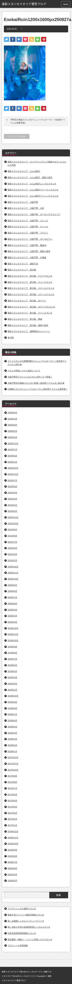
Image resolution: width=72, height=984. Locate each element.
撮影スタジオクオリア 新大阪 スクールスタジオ (31, 288)
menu (65, 4)
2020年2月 (12, 622)
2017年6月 (12, 794)
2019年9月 (12, 647)
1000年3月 (12, 880)
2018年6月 (12, 720)
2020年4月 (12, 616)
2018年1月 (12, 751)
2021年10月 (13, 523)
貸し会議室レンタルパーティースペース (26, 921)
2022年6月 (12, 486)
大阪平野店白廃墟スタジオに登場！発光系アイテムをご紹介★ (36, 383)
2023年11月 (13, 443)
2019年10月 (13, 640)
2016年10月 (13, 844)
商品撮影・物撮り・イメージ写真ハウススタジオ (30, 939)
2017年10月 (13, 770)
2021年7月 (12, 542)
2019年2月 (12, 683)
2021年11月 (13, 517)
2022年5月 (12, 493)
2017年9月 (12, 776)
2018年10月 (13, 696)
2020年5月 (12, 610)
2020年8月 (12, 591)
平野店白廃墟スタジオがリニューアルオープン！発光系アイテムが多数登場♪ (37, 121)
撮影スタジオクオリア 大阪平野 (23, 202)
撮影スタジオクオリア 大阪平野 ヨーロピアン (30, 239)
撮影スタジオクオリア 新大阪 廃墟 (25, 319)
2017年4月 (12, 807)
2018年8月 (12, 708)
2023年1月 (12, 462)
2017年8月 (12, 782)
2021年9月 (12, 529)
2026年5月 (12, 419)
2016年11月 (13, 838)
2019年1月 (12, 690)
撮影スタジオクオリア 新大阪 (22, 270)
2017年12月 (13, 757)
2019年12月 (13, 628)
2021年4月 (12, 548)
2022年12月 (13, 468)
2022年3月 (12, 505)
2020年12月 (13, 567)
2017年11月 (13, 764)
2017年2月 (12, 819)
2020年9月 (12, 585)
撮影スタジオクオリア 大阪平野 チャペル (28, 226)
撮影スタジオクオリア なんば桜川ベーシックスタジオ (33, 196)
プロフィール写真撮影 (18, 945)
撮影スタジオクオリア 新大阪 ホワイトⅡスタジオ (31, 307)
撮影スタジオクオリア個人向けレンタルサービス (22, 972)
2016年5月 (12, 874)
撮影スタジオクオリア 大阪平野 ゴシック (28, 220)
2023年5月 (12, 456)
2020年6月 (12, 603)
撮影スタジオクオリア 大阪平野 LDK (26, 208)
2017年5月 (12, 800)
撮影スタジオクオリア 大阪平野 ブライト (28, 233)
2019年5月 (12, 671)
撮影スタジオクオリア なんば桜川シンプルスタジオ (32, 184)
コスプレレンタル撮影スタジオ (22, 908)
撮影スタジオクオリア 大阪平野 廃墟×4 (27, 245)
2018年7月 (12, 714)
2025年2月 (12, 431)
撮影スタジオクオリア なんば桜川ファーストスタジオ (33, 190)
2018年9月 (12, 702)
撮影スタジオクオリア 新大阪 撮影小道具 (28, 325)
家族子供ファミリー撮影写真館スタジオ (26, 915)
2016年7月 (12, 862)
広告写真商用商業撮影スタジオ (22, 933)
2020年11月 (13, 573)
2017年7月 (12, 788)
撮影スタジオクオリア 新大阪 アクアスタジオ (30, 276)
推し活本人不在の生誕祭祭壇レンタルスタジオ (29, 927)
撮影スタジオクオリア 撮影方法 (23, 264)
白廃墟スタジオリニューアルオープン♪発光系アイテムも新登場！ (38, 389)
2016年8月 (12, 856)
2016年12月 (13, 831)
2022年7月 (12, 480)
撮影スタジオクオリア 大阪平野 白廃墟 (27, 257)
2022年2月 (12, 511)
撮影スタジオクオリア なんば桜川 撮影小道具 (30, 177)
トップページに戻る (17, 136)
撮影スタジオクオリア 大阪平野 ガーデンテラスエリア (34, 214)
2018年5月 (12, 727)
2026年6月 (12, 413)
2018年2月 (12, 745)
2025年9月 (12, 425)
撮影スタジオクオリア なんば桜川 (24, 171)
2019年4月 (12, 677)
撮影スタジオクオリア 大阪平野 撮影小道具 (29, 251)
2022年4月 (12, 499)
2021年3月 (12, 554)
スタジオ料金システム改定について (24, 370)
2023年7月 (12, 449)
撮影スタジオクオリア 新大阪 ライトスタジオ (30, 313)
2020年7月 (12, 597)
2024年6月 (12, 437)
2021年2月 (12, 560)
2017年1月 (12, 825)
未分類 (11, 337)
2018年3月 (12, 739)
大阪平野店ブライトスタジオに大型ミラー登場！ (30, 377)
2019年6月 (12, 665)
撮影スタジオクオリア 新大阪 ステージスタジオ (31, 294)
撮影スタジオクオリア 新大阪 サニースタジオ (30, 282)
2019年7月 (12, 659)
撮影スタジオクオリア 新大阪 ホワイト (27, 300)
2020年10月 (13, 579)
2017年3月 (12, 813)
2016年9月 (12, 850)
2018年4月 (12, 733)
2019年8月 (12, 653)
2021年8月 (12, 536)
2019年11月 (13, 634)
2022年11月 (13, 474)
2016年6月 (12, 868)
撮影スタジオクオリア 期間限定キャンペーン (29, 331)
